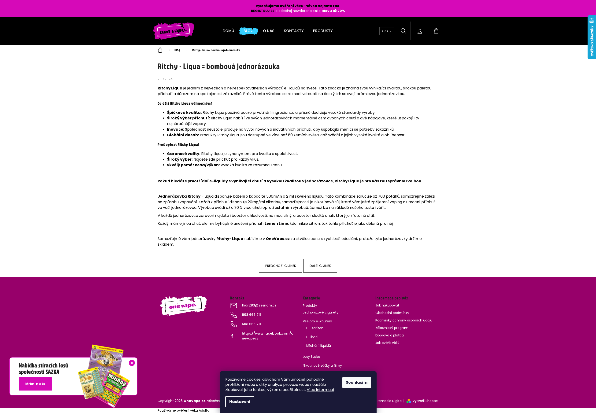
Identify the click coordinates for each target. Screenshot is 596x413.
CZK (385, 31)
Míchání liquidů (318, 345)
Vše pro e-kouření (317, 321)
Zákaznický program (391, 327)
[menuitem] (228, 31)
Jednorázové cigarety (320, 312)
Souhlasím (356, 382)
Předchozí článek (280, 265)
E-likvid (312, 337)
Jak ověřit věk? (387, 342)
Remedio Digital (389, 400)
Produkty (310, 305)
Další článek (320, 265)
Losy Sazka (311, 356)
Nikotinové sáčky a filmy (322, 365)
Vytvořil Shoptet (426, 400)
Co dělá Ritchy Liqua (174, 103)
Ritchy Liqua (188, 144)
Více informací (320, 389)
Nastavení (239, 401)
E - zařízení (315, 328)
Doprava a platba (389, 335)
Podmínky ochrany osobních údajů (403, 320)
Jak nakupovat (387, 305)
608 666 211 (251, 314)
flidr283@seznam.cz (259, 305)
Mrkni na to (35, 383)
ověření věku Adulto (193, 410)
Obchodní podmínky (392, 312)
